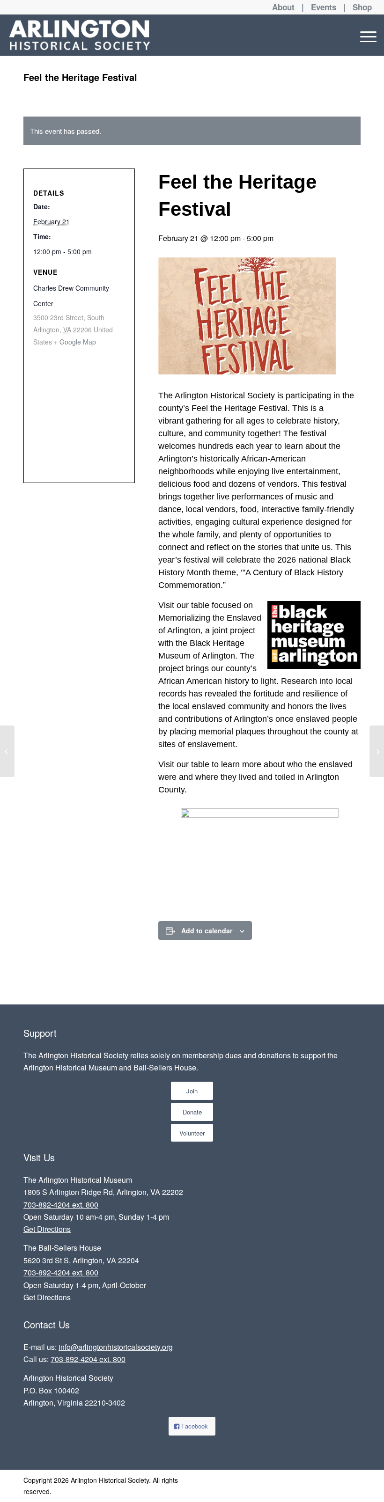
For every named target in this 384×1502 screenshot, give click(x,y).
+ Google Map (75, 341)
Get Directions (47, 1229)
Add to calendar (206, 930)
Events (323, 7)
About (283, 7)
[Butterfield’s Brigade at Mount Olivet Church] (376, 751)
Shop (362, 7)
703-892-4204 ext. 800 (60, 1204)
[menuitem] (366, 35)
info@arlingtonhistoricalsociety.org (116, 1346)
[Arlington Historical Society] (79, 35)
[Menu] (366, 35)
